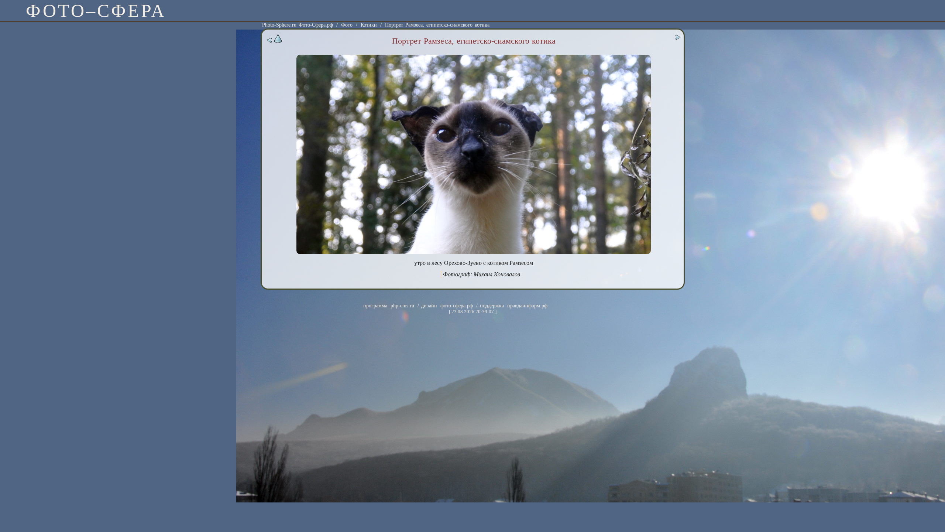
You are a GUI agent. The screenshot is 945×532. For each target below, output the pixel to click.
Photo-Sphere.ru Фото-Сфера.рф (297, 25)
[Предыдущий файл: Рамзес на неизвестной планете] (269, 41)
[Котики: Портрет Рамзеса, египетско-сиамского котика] (473, 252)
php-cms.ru (402, 305)
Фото (347, 25)
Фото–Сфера (96, 10)
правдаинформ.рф (527, 305)
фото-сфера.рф (456, 305)
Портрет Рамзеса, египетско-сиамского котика (437, 25)
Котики (369, 25)
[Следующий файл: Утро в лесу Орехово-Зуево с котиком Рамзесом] (678, 38)
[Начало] (278, 41)
